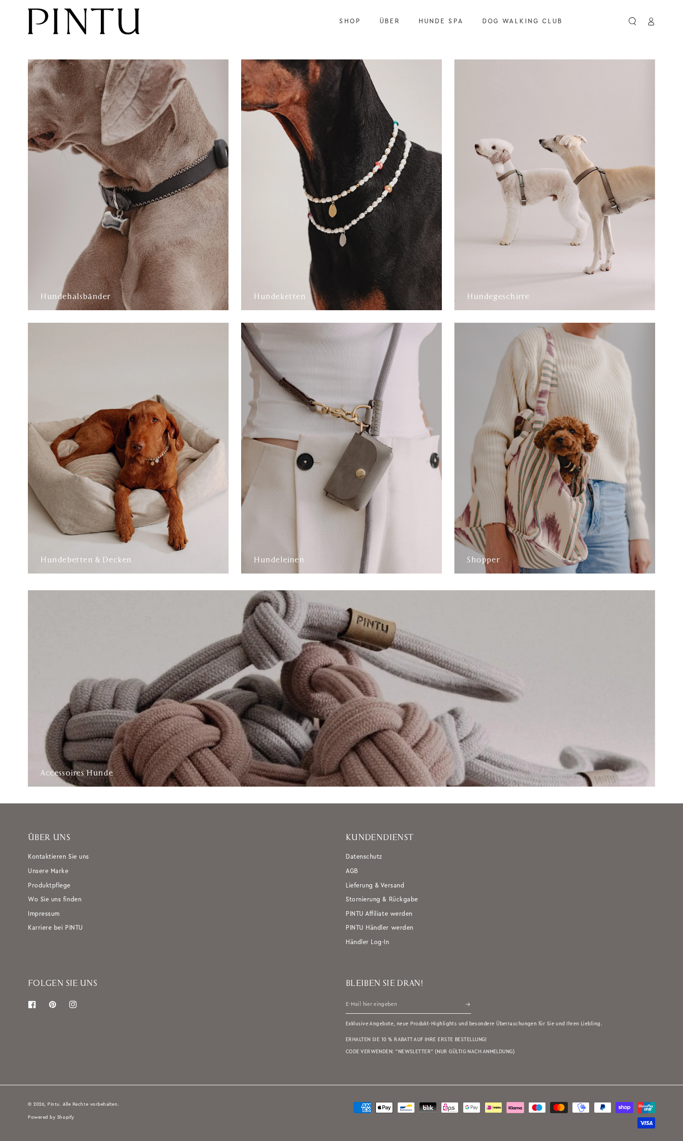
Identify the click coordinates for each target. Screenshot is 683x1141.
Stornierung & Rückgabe (382, 899)
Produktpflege (49, 885)
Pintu (53, 1104)
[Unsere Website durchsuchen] (633, 21)
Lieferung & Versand (375, 885)
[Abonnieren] (468, 1004)
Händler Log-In (367, 942)
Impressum (44, 913)
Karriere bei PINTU (55, 927)
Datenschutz (364, 856)
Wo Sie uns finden (54, 899)
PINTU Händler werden (380, 927)
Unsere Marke (48, 870)
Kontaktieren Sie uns (58, 856)
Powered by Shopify (51, 1117)
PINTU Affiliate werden (379, 913)
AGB (352, 870)
